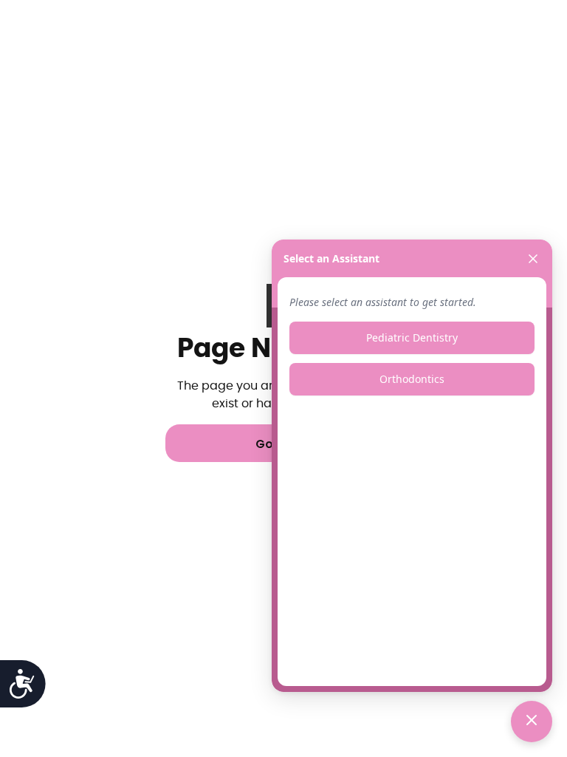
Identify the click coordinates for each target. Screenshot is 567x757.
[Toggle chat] (531, 721)
